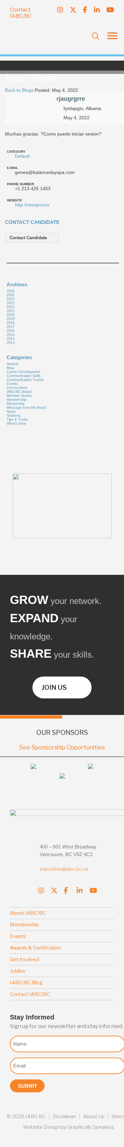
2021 (11, 311)
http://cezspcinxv (32, 204)
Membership (16, 400)
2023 (11, 303)
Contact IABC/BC (21, 13)
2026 (11, 291)
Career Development (23, 372)
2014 (11, 339)
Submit (27, 1086)
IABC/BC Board (19, 392)
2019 (11, 319)
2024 (11, 299)
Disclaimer (64, 1117)
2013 (11, 343)
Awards (13, 364)
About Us (93, 1117)
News (11, 411)
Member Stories (19, 396)
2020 (11, 315)
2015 (11, 335)
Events (12, 384)
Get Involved (17, 388)
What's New (16, 423)
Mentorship (15, 404)
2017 (11, 327)
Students (14, 415)
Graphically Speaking (90, 1127)
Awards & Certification (35, 948)
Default (22, 156)
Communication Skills (24, 376)
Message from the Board (26, 408)
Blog (10, 368)
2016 (11, 331)
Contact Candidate (29, 237)
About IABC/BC (28, 913)
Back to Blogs (19, 90)
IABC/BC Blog (26, 983)
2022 (11, 307)
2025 (11, 295)
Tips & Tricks (17, 419)
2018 (11, 323)
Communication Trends (25, 380)
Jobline (17, 971)
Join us (54, 687)
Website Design (41, 1127)
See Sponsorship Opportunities (62, 747)
